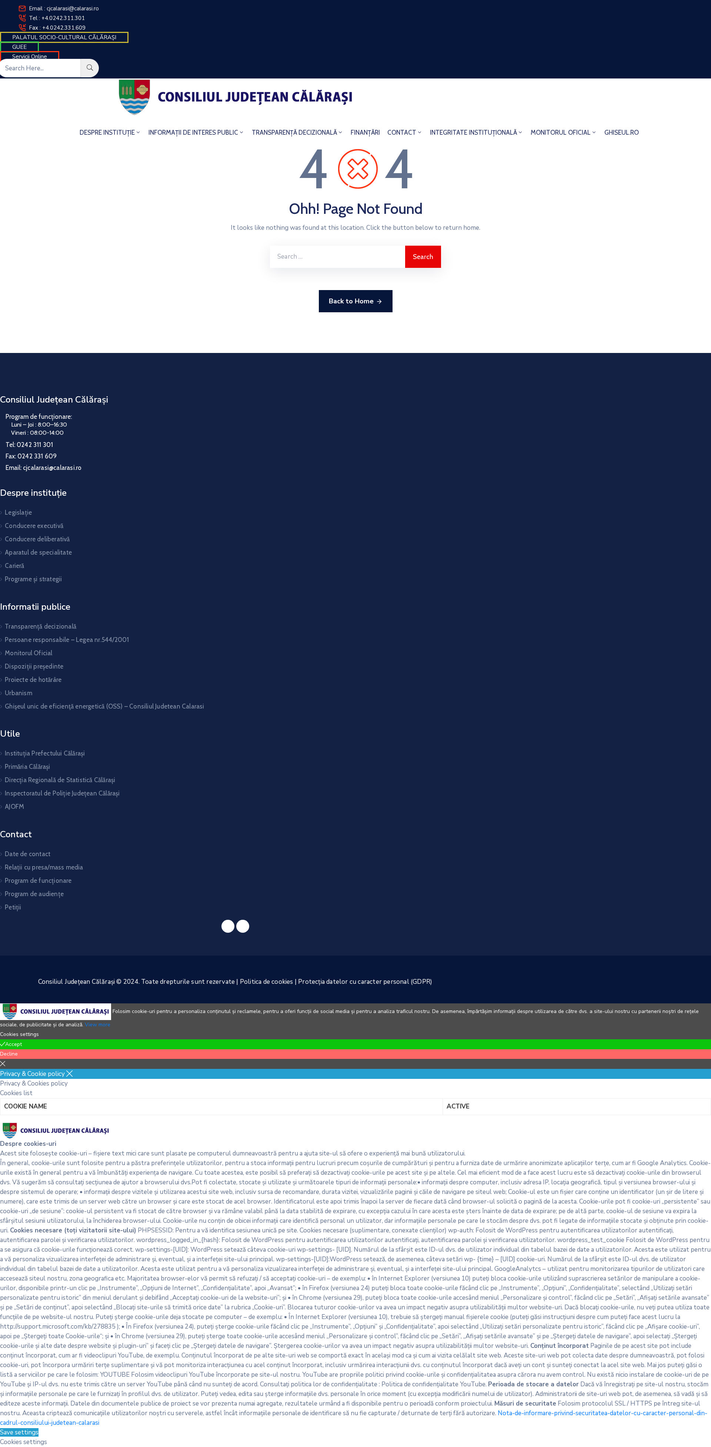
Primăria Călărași (27, 766)
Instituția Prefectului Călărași (45, 753)
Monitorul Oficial (28, 653)
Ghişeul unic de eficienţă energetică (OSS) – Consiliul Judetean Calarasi (104, 706)
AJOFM (14, 806)
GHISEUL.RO (621, 132)
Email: (43, 467)
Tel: (29, 444)
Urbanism (18, 693)
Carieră (14, 565)
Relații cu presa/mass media (44, 867)
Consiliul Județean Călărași (54, 400)
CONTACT (401, 132)
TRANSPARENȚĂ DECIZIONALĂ (294, 132)
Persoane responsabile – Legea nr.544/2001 (67, 639)
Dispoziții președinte (34, 666)
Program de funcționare (38, 880)
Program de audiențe (34, 894)
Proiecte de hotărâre (33, 679)
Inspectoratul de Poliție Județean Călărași (62, 793)
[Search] (90, 68)
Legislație (18, 512)
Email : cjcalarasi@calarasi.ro (64, 8)
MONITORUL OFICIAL (561, 132)
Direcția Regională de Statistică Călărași (60, 780)
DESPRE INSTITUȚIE (107, 132)
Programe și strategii (33, 579)
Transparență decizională (40, 626)
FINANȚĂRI (365, 132)
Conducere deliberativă (37, 539)
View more (97, 1024)
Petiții (13, 907)
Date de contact (27, 854)
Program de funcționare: (39, 416)
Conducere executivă (34, 525)
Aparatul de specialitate (38, 552)
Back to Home (351, 301)
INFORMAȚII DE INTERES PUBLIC (193, 132)
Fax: (31, 456)
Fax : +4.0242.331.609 (57, 27)
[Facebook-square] (227, 926)
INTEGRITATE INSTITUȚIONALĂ (473, 132)
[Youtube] (242, 926)
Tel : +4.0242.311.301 (57, 18)
